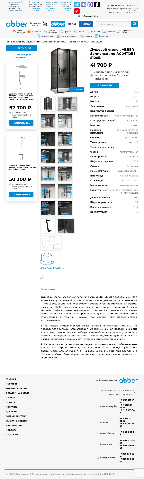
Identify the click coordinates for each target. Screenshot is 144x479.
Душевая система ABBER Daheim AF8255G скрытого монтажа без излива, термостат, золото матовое (21, 96)
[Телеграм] (77, 4)
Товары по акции (17, 388)
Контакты (12, 407)
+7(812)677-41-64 (12, 4)
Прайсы (10, 397)
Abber (20, 42)
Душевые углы (33, 42)
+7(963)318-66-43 (65, 6)
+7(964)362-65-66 (12, 6)
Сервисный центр (16, 421)
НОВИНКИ (11, 384)
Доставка (12, 411)
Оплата (10, 402)
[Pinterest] (77, 11)
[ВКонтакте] (83, 4)
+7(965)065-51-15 (49, 4)
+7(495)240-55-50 (35, 4)
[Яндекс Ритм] (97, 4)
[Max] (90, 4)
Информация (14, 425)
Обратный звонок (14, 10)
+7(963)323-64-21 (49, 6)
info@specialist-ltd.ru (89, 16)
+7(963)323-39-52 (65, 4)
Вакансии (12, 434)
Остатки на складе (17, 393)
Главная (11, 42)
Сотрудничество (16, 416)
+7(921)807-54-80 (14, 8)
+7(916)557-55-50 (35, 6)
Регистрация (132, 5)
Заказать (105, 85)
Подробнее (21, 122)
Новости (11, 430)
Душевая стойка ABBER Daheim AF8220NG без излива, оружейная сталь (23, 167)
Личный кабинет (117, 5)
